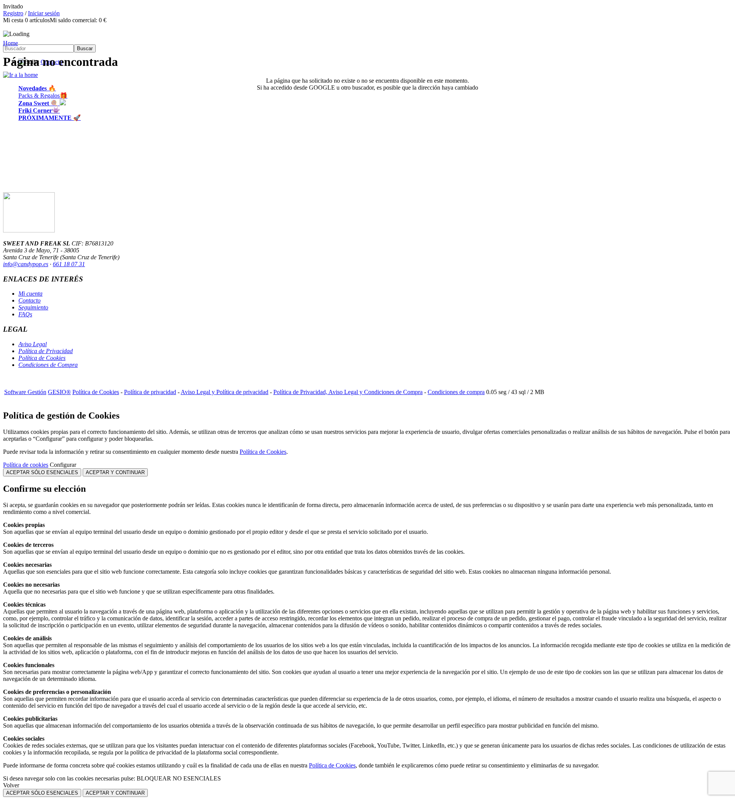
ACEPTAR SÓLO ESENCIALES (42, 472)
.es (45, 264)
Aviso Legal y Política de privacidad (224, 392)
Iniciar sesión (44, 13)
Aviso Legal (32, 344)
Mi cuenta (30, 293)
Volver (11, 785)
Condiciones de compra (456, 392)
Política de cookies (25, 464)
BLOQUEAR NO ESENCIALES (179, 778)
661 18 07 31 (69, 264)
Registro (13, 13)
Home (10, 43)
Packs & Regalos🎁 (42, 95)
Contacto (29, 300)
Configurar (63, 464)
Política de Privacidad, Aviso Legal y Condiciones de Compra (348, 392)
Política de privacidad (150, 392)
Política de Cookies (41, 358)
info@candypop (22, 264)
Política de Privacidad (45, 351)
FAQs (25, 314)
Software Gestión (25, 392)
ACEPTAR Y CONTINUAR (115, 472)
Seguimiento (33, 307)
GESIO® (59, 392)
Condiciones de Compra (48, 365)
